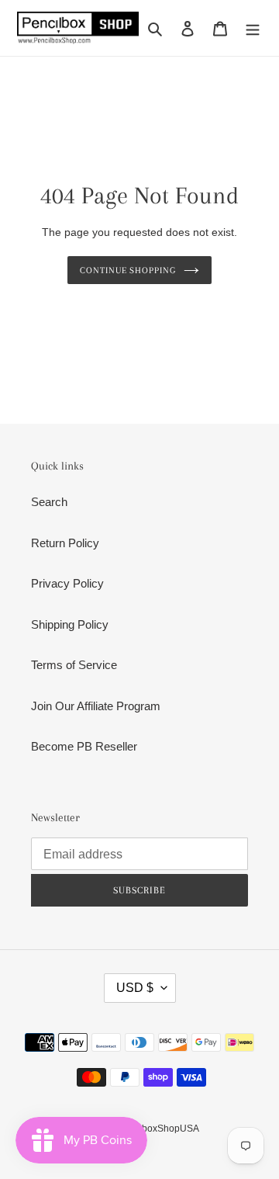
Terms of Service (74, 664)
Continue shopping (128, 270)
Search (49, 501)
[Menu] (252, 28)
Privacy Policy (67, 583)
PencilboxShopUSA (157, 1128)
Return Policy (65, 543)
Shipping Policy (69, 624)
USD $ (134, 987)
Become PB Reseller (84, 746)
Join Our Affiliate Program (95, 706)
